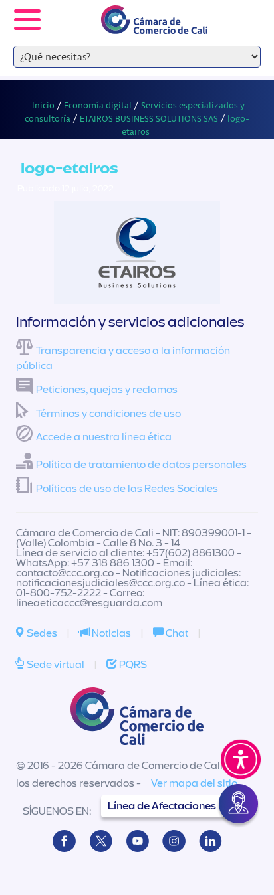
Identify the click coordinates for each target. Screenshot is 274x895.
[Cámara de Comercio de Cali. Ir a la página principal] (154, 25)
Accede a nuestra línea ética (104, 437)
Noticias (110, 633)
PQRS (132, 664)
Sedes (41, 633)
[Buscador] (245, 10)
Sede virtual (54, 664)
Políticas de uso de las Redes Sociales (127, 488)
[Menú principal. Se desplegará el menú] (27, 19)
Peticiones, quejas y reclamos (107, 389)
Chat (176, 633)
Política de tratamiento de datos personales (141, 464)
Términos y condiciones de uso (108, 413)
